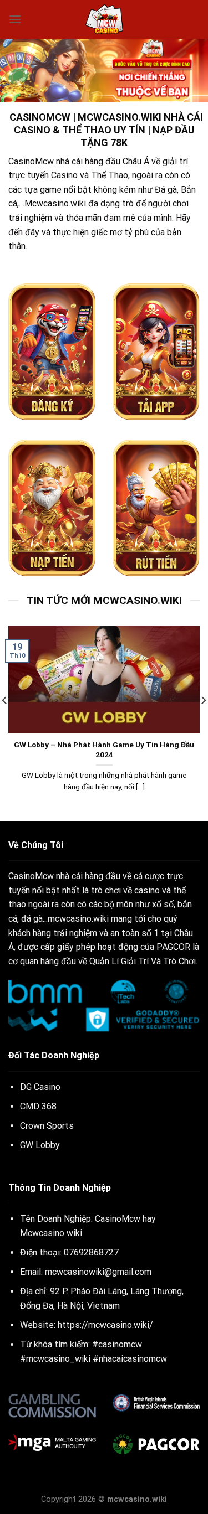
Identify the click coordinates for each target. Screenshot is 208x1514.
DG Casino (40, 1087)
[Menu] (15, 19)
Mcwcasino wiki (51, 1233)
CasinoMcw (31, 161)
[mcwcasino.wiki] (104, 19)
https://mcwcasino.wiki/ (105, 1325)
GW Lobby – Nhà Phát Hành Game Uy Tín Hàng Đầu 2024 (104, 749)
